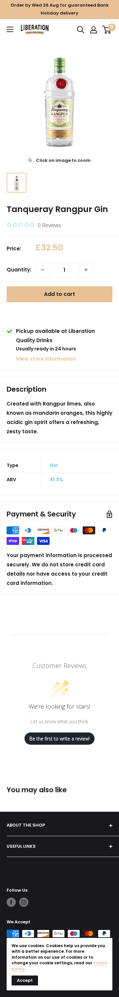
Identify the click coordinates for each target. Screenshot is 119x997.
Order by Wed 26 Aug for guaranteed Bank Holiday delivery (60, 9)
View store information (46, 358)
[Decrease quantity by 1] (43, 270)
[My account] (93, 29)
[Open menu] (10, 29)
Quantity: (19, 269)
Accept (25, 980)
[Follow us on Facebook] (11, 902)
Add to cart (59, 294)
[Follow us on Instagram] (23, 902)
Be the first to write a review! (59, 738)
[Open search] (80, 29)
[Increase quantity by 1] (86, 270)
